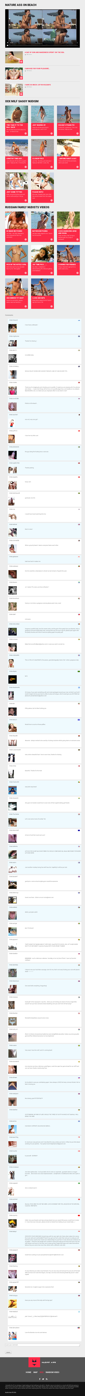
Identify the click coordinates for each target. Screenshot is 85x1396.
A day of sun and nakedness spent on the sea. (44, 52)
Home (28, 1372)
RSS (41, 1372)
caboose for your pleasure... (37, 69)
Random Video (52, 1372)
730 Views (29, 70)
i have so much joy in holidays (38, 85)
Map (35, 1372)
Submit (8, 1352)
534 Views (29, 87)
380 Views (29, 54)
